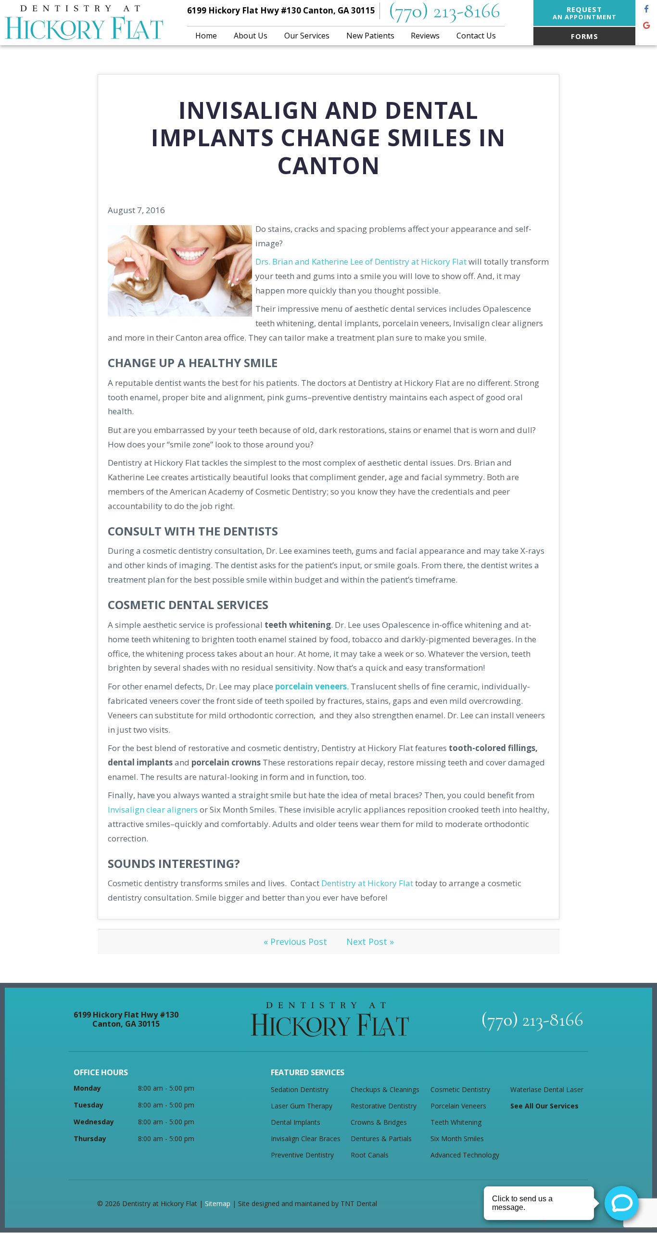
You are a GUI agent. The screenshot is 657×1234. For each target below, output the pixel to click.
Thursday (90, 1138)
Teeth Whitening (455, 1122)
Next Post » (370, 941)
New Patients (370, 35)
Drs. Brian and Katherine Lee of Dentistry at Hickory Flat (361, 261)
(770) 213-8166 (444, 10)
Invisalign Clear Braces (306, 1138)
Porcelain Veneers (458, 1105)
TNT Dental (359, 1203)
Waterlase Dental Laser (546, 1089)
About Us (250, 35)
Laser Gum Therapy (301, 1105)
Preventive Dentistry (302, 1154)
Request (585, 12)
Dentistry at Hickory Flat (367, 883)
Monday (87, 1088)
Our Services (306, 35)
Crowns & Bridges (379, 1122)
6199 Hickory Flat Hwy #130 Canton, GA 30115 (281, 10)
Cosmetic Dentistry (460, 1089)
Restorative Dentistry (384, 1105)
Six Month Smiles (457, 1138)
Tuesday (88, 1104)
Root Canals (370, 1154)
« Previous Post (295, 941)
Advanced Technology (464, 1154)
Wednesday (94, 1121)
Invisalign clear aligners (153, 809)
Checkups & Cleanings (385, 1089)
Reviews (425, 35)
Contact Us (476, 35)
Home (206, 35)
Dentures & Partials (381, 1138)
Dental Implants (295, 1122)
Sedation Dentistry (299, 1089)
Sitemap (217, 1203)
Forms (584, 36)
